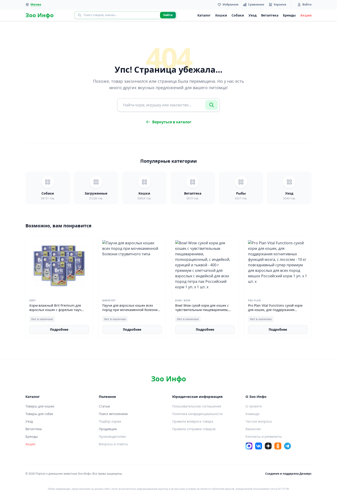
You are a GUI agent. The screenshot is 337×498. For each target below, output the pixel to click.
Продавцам (108, 429)
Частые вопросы (259, 421)
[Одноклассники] (277, 446)
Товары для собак (39, 414)
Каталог (204, 15)
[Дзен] (268, 446)
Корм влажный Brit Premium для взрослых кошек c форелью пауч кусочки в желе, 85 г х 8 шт (55, 309)
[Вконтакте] (258, 446)
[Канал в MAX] (249, 446)
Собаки (238, 15)
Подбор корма (110, 421)
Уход (253, 15)
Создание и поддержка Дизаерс (288, 474)
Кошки (221, 15)
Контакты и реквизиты (264, 436)
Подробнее (59, 329)
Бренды (289, 15)
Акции (306, 15)
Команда (252, 414)
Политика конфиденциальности (197, 414)
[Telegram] (287, 446)
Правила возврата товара (192, 421)
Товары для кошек (39, 406)
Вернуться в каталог (171, 121)
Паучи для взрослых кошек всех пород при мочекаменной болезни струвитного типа (129, 309)
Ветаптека (269, 15)
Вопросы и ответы (113, 444)
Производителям (112, 436)
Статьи (104, 406)
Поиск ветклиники (113, 414)
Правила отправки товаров (193, 429)
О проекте (254, 406)
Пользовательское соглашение (196, 406)
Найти (168, 15)
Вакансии (253, 429)
